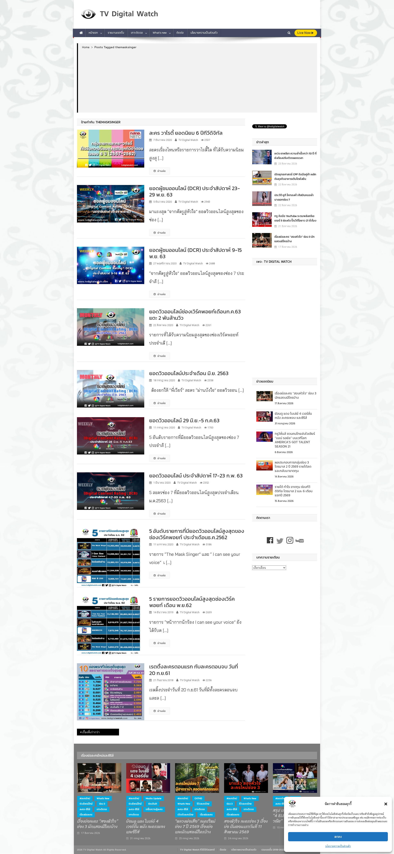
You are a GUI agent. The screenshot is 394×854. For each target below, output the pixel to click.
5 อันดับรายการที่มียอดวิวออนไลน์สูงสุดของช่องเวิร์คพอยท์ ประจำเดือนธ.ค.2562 (196, 534)
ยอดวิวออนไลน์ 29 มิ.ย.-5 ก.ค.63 (184, 420)
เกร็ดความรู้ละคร (154, 809)
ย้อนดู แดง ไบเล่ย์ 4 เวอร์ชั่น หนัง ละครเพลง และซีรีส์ (293, 415)
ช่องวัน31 (152, 804)
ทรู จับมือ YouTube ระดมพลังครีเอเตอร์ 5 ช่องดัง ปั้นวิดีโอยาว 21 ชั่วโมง (295, 218)
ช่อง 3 (102, 804)
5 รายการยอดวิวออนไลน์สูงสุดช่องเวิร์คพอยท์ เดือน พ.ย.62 (192, 602)
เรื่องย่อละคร (86, 814)
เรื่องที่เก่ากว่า (91, 732)
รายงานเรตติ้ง (116, 33)
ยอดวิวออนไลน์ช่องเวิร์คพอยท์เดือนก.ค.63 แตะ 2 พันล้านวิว (195, 314)
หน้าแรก (93, 33)
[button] (386, 804)
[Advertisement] (197, 80)
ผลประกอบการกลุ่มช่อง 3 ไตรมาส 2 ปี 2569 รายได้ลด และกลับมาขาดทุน (293, 466)
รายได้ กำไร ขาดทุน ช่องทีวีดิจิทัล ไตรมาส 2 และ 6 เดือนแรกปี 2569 (294, 491)
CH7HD (198, 798)
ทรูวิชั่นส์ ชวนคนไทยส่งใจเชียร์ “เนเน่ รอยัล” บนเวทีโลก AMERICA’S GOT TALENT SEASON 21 (295, 440)
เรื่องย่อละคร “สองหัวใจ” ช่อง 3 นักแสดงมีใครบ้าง (294, 239)
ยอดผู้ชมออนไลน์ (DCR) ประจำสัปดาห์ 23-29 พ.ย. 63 (194, 191)
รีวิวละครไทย (203, 804)
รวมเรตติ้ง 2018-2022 (272, 850)
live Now (304, 33)
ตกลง (338, 837)
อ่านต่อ (161, 170)
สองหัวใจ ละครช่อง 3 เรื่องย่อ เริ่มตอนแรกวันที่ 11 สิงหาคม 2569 (246, 827)
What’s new (160, 33)
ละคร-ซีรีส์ (85, 809)
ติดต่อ (180, 33)
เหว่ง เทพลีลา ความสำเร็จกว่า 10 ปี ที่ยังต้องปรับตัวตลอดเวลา (295, 155)
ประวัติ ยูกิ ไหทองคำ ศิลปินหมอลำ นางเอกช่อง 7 (294, 197)
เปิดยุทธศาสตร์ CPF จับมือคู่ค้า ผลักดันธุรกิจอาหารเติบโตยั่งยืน (295, 176)
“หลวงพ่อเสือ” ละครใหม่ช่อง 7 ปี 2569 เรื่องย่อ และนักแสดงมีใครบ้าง (195, 827)
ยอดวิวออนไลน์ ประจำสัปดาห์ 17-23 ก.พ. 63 (196, 476)
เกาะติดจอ (137, 33)
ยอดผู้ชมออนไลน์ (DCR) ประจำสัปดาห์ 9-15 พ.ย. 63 (195, 253)
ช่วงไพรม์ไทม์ (86, 804)
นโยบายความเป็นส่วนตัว (338, 846)
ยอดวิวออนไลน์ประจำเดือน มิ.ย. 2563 (189, 373)
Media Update (153, 798)
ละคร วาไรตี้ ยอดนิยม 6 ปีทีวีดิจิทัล (185, 133)
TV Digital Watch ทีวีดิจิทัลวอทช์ (197, 850)
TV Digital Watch (188, 140)
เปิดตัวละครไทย (185, 814)
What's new (103, 798)
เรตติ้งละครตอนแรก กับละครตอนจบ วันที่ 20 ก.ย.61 (193, 669)
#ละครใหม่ (85, 798)
